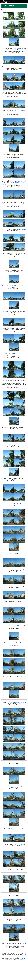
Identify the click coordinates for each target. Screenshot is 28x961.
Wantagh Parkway (21, 503)
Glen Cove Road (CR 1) (18, 181)
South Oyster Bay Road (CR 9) (19, 702)
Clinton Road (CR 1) (16, 182)
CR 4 (15, 353)
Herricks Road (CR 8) (19, 48)
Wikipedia (10, 959)
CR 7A (14, 110)
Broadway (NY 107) (16, 625)
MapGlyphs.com (21, 959)
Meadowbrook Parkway (21, 229)
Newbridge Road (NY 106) (18, 569)
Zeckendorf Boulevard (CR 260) (9, 285)
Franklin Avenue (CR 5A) (7, 66)
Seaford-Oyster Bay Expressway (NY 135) (17, 786)
